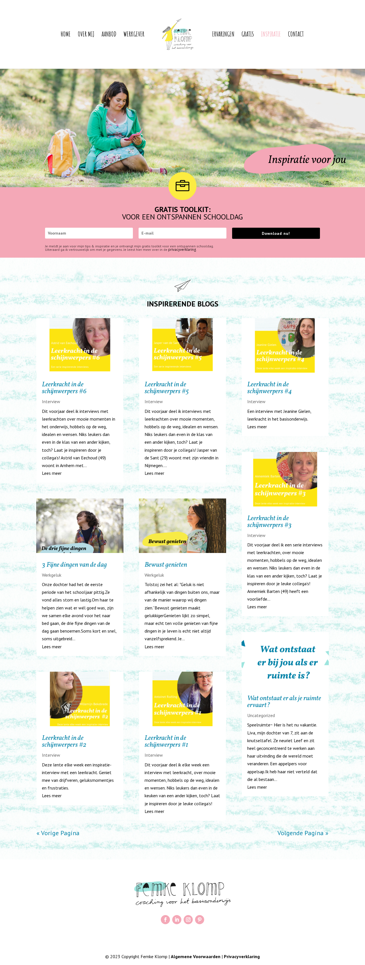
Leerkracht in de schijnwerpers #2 (64, 741)
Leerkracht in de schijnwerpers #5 (167, 388)
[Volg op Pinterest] (199, 919)
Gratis (248, 35)
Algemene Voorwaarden (195, 956)
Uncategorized (261, 715)
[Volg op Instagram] (188, 919)
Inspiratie (271, 35)
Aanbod (109, 35)
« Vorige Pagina (58, 833)
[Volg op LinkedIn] (176, 919)
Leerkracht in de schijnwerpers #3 (269, 522)
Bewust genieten (166, 565)
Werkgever (133, 35)
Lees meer (52, 473)
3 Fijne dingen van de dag (74, 565)
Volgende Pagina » (302, 833)
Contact (296, 35)
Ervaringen (223, 35)
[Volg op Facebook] (165, 919)
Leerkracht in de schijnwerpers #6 (64, 388)
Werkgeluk (51, 575)
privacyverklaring (182, 249)
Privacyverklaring (242, 956)
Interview (51, 401)
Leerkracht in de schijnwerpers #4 (269, 388)
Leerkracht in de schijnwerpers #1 (166, 741)
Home (66, 35)
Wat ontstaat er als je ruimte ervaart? (284, 702)
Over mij (86, 35)
